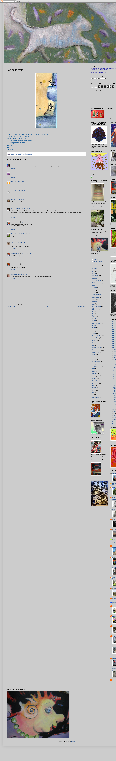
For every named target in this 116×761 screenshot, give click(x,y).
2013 (113, 341)
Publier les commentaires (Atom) (20, 309)
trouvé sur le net (96, 389)
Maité (12, 199)
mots (93, 349)
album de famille (96, 270)
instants (94, 327)
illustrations (94, 322)
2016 (113, 335)
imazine (13, 190)
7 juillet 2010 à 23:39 (19, 181)
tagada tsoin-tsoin (96, 380)
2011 (113, 345)
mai (114, 411)
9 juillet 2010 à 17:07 (22, 274)
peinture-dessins (28, 154)
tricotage (94, 385)
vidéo (93, 392)
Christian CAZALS (15, 208)
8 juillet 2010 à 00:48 (20, 190)
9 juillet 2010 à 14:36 (21, 242)
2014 (113, 339)
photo (93, 368)
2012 (113, 343)
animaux (94, 273)
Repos (114, 376)
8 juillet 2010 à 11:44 (25, 208)
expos (93, 304)
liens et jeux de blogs (97, 335)
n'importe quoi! (95, 352)
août (114, 357)
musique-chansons (96, 350)
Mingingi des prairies (16, 233)
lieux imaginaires (96, 337)
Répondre (13, 168)
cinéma (94, 290)
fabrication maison (96, 306)
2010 (113, 347)
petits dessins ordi (96, 366)
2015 (113, 337)
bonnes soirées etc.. (96, 283)
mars (114, 415)
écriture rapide (14, 154)
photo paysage (95, 370)
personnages (95, 363)
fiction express (95, 309)
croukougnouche (15, 222)
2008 (113, 423)
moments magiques (96, 347)
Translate (102, 80)
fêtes (93, 308)
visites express (95, 397)
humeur (94, 318)
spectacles (94, 378)
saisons (94, 376)
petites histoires (95, 364)
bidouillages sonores (97, 280)
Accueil (46, 306)
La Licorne (13, 242)
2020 (113, 327)
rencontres (94, 373)
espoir (93, 303)
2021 (113, 325)
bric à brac (94, 285)
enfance (94, 299)
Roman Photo (95, 375)
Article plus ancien (81, 306)
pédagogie (94, 359)
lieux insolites (95, 338)
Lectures (94, 333)
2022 (113, 323)
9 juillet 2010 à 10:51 (26, 233)
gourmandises (95, 315)
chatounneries (95, 289)
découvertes (95, 296)
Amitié (93, 271)
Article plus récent (11, 306)
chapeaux (94, 287)
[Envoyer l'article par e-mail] (25, 153)
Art (92, 277)
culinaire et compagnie (97, 294)
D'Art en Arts (14, 164)
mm (93, 345)
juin (114, 409)
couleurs (94, 292)
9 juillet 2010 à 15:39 (26, 253)
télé (93, 382)
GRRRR (94, 316)
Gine (12, 173)
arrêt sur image (95, 275)
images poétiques (21, 154)
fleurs (93, 311)
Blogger (73, 741)
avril (114, 413)
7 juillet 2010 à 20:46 (23, 164)
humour (94, 320)
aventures (94, 278)
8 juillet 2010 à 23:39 (26, 222)
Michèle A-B (14, 274)
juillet (114, 359)
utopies (94, 390)
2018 (113, 331)
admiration (94, 268)
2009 (113, 421)
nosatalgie (94, 356)
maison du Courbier (96, 344)
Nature (93, 354)
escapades (94, 301)
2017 (113, 333)
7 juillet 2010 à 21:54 (18, 173)
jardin (93, 331)
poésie (93, 371)
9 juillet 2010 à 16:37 (26, 264)
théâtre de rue (95, 383)
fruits (93, 313)
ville (93, 396)
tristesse (94, 387)
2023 (113, 321)
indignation (94, 325)
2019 (113, 329)
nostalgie (94, 357)
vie (92, 394)
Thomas (96, 259)
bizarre (93, 282)
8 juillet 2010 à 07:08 (19, 199)
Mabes (12, 181)
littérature (94, 340)
